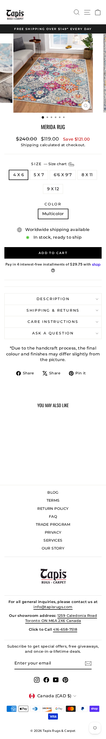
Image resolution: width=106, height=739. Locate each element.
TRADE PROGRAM (53, 524)
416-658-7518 (65, 629)
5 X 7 (39, 174)
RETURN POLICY (52, 508)
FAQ (53, 516)
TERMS (53, 500)
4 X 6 (18, 174)
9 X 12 (53, 188)
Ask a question (53, 333)
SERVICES (52, 540)
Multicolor (53, 213)
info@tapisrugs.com (52, 607)
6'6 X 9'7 (63, 174)
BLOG (53, 492)
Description (53, 299)
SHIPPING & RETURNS (53, 310)
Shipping (30, 145)
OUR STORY (53, 548)
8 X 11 (87, 174)
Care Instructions (53, 321)
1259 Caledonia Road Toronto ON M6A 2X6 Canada (61, 618)
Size (49, 164)
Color (53, 204)
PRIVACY (53, 532)
